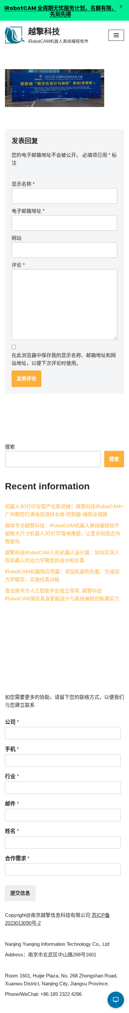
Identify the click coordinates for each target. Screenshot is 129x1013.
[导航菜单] (116, 35)
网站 (17, 238)
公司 (12, 722)
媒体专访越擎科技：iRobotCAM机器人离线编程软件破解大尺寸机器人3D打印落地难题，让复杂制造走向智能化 (62, 533)
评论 (18, 265)
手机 (12, 749)
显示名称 (23, 184)
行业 (12, 776)
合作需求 (17, 858)
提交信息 (20, 893)
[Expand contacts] (116, 1000)
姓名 (12, 831)
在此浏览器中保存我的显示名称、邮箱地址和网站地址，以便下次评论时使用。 (64, 359)
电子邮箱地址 (28, 211)
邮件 (12, 804)
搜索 (10, 447)
